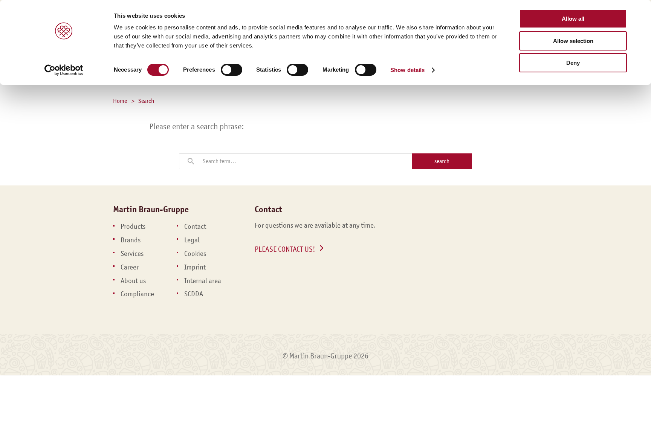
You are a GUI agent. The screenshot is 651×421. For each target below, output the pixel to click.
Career (130, 267)
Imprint (195, 267)
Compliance (137, 294)
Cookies (195, 254)
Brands (131, 240)
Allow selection (573, 41)
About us (133, 281)
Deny (573, 63)
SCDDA (193, 294)
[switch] (231, 70)
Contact (195, 226)
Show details (407, 70)
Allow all (573, 18)
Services (132, 254)
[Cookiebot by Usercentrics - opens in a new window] (64, 70)
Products (133, 226)
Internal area (202, 281)
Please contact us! (285, 249)
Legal (192, 240)
